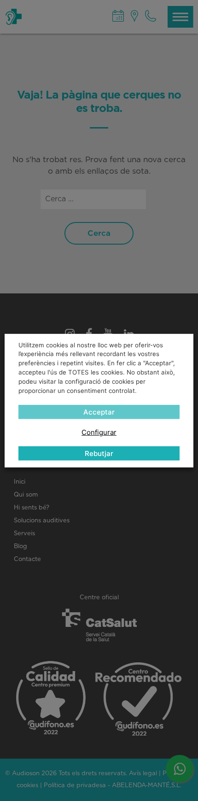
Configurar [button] (99, 432)
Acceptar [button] (99, 412)
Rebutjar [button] (99, 453)
